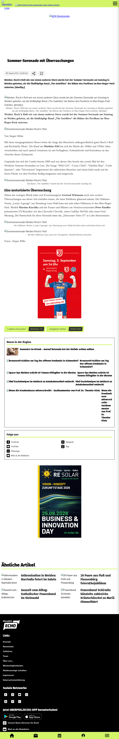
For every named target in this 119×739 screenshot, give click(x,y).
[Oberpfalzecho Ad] (37, 5)
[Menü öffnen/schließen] (115, 3)
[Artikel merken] (41, 73)
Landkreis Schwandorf (16, 329)
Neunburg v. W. (36, 329)
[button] (107, 735)
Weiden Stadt (75, 329)
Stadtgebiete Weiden (57, 329)
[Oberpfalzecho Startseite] (7, 8)
